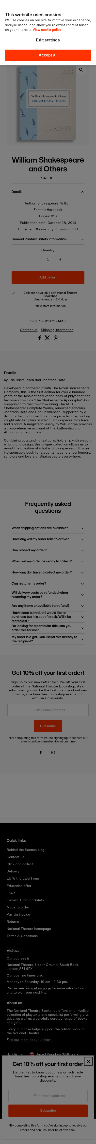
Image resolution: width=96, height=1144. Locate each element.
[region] (48, 32)
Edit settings (48, 40)
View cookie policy (47, 29)
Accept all (48, 55)
